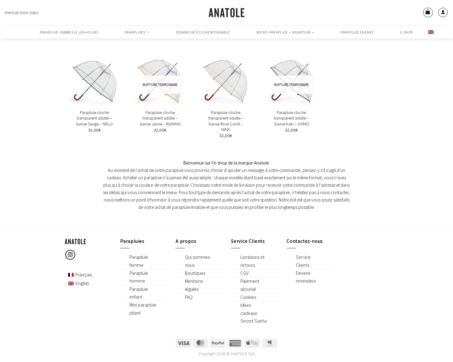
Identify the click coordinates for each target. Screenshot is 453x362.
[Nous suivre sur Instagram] (70, 255)
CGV (244, 273)
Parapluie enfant (357, 32)
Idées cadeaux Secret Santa (253, 313)
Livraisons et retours (252, 261)
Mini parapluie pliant (143, 309)
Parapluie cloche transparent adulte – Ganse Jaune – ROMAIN (160, 118)
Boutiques (195, 273)
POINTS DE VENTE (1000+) (22, 13)
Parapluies (135, 32)
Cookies (248, 297)
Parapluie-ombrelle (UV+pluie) (69, 32)
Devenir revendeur (306, 277)
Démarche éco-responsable (203, 32)
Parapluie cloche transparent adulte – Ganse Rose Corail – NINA (225, 121)
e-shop (407, 32)
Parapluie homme (138, 277)
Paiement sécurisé (249, 285)
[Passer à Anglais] (431, 32)
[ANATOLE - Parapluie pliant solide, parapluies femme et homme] (226, 12)
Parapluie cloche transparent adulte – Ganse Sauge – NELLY (94, 118)
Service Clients (303, 261)
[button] (428, 13)
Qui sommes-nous (198, 261)
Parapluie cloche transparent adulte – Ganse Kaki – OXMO (291, 118)
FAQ (189, 297)
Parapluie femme (138, 261)
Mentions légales (194, 285)
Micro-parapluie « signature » (285, 32)
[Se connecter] (443, 13)
